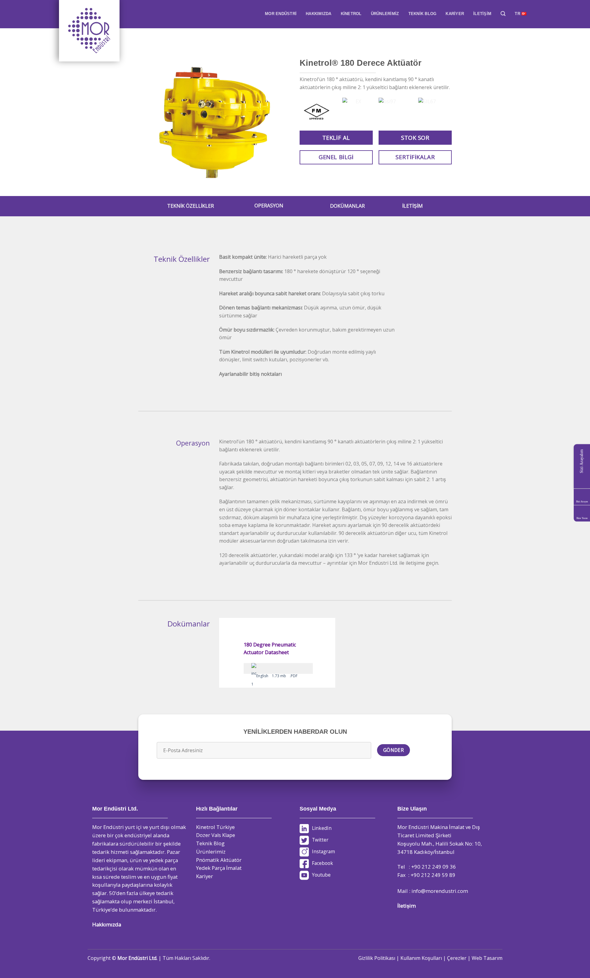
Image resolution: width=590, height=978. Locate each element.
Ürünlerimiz (211, 851)
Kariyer (204, 876)
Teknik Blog (210, 843)
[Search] (503, 14)
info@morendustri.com (439, 890)
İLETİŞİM (412, 205)
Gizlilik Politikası (376, 958)
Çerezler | (459, 958)
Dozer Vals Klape (215, 835)
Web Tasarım (487, 958)
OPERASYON (268, 205)
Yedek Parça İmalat (219, 867)
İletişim (406, 905)
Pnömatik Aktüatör (219, 859)
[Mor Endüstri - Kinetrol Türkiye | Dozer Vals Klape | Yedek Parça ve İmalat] (89, 30)
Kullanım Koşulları (421, 958)
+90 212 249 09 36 (433, 866)
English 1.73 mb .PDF (276, 675)
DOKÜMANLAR (347, 205)
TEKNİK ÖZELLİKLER (190, 205)
